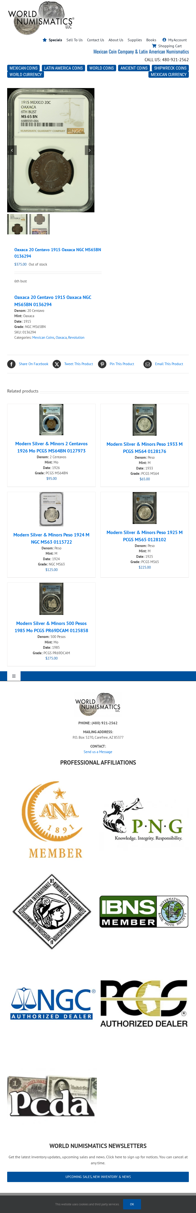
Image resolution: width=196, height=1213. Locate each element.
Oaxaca (61, 337)
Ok (132, 1204)
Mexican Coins (43, 337)
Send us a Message (98, 751)
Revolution (76, 337)
